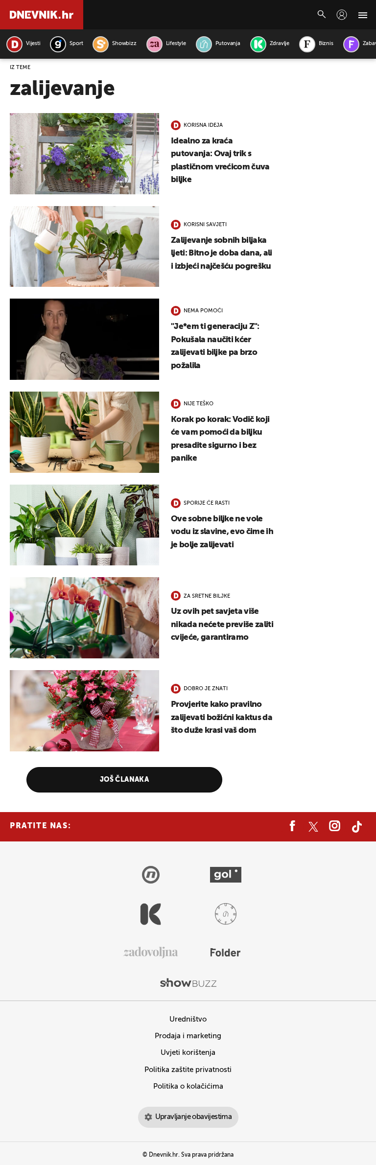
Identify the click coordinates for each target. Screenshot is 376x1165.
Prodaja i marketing (188, 1036)
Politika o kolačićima (188, 1086)
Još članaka (124, 779)
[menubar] (342, 14)
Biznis (326, 44)
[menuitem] (342, 14)
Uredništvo (188, 1019)
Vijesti (33, 44)
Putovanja (227, 44)
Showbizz (124, 44)
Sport (76, 44)
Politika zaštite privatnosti (188, 1069)
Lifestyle (176, 44)
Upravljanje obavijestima (193, 1116)
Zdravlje (279, 44)
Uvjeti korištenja (188, 1052)
